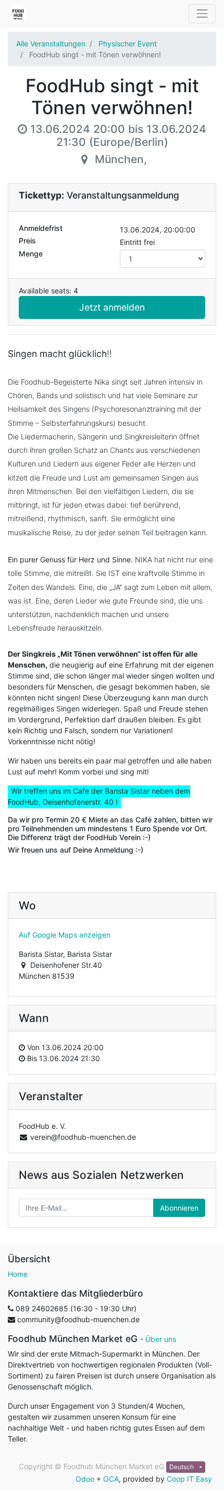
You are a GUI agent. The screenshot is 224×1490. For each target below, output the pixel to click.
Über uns (160, 1339)
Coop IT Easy (189, 1478)
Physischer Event (127, 43)
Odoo (85, 1478)
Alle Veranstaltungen (50, 43)
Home (18, 1274)
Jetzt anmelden (112, 307)
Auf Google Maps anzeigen (64, 934)
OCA (111, 1478)
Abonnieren (179, 1207)
